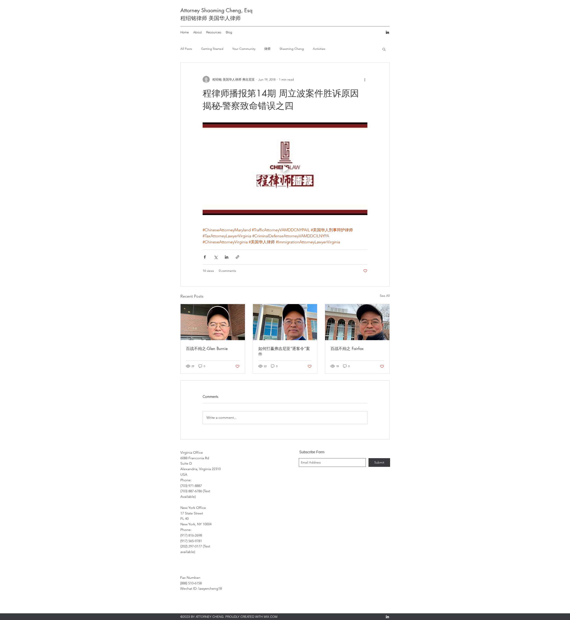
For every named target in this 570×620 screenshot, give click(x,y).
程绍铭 (188, 18)
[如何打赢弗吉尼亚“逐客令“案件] (285, 322)
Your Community (243, 49)
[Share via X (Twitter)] (216, 257)
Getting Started (212, 49)
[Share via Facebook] (205, 257)
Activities (319, 49)
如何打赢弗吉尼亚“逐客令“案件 (284, 351)
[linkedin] (387, 32)
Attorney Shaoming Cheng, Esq (216, 10)
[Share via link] (237, 257)
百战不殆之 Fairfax (347, 348)
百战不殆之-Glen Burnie (207, 348)
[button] (384, 49)
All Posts (186, 49)
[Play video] (285, 168)
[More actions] (364, 79)
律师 (267, 49)
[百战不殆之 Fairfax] (357, 322)
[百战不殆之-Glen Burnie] (213, 322)
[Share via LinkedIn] (226, 257)
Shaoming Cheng (291, 49)
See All (385, 296)
